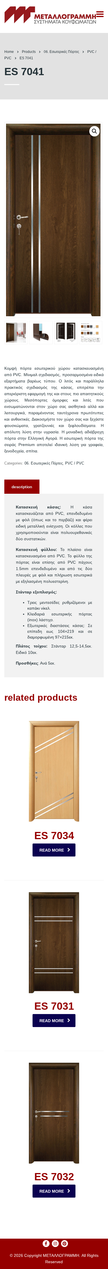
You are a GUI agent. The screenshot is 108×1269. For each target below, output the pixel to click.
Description (22, 486)
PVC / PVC (74, 463)
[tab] (21, 487)
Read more (51, 850)
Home (9, 52)
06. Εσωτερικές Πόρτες (43, 463)
